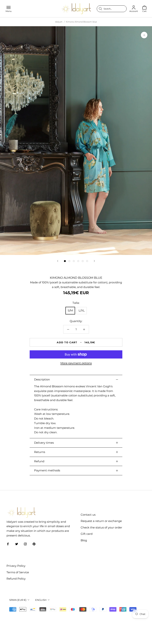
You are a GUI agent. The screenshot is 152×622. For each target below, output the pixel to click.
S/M (70, 310)
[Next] (94, 261)
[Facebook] (7, 544)
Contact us (88, 514)
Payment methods (47, 470)
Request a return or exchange (101, 521)
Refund (39, 461)
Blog (84, 540)
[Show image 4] (78, 261)
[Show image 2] (69, 261)
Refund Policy (16, 578)
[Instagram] (25, 544)
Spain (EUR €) (17, 599)
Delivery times (44, 442)
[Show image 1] (65, 261)
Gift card (86, 534)
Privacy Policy (15, 566)
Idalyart (58, 22)
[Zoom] (144, 35)
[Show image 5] (83, 261)
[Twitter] (16, 544)
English (41, 599)
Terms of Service (17, 572)
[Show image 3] (74, 261)
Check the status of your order (101, 527)
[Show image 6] (87, 261)
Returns (39, 452)
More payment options (76, 363)
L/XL (82, 310)
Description (42, 379)
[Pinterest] (34, 544)
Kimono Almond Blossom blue (81, 22)
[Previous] (57, 261)
